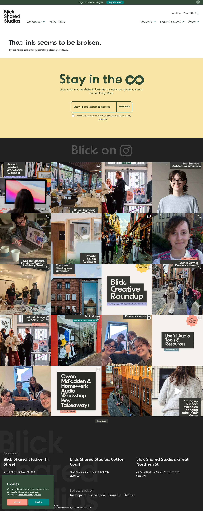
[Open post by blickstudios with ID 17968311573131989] (76, 187)
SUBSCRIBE (124, 107)
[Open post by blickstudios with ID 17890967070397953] (25, 391)
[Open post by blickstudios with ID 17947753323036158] (76, 289)
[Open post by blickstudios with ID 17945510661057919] (76, 238)
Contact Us (189, 13)
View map (75, 476)
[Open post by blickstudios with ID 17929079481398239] (127, 187)
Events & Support (170, 21)
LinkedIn (115, 495)
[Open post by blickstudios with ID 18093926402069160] (25, 340)
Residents (147, 21)
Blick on (95, 151)
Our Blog (176, 13)
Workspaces (35, 21)
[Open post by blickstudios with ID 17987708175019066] (25, 187)
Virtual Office (57, 21)
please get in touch (58, 50)
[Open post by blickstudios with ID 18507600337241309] (76, 340)
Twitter (130, 495)
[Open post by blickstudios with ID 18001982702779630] (127, 391)
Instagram (78, 495)
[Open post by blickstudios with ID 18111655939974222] (127, 238)
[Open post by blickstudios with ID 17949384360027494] (127, 289)
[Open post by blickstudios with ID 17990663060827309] (76, 391)
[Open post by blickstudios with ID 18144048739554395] (127, 340)
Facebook (97, 495)
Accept (17, 502)
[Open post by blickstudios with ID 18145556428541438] (25, 238)
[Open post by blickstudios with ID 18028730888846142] (25, 289)
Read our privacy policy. (30, 494)
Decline (38, 502)
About (192, 21)
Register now (115, 2)
